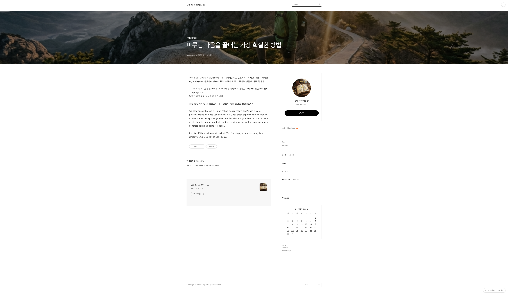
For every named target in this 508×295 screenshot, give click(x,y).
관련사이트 (308, 285)
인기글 (291, 155)
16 (288, 227)
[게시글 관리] (202, 146)
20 (306, 227)
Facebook (286, 180)
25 (297, 231)
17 (292, 227)
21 (311, 227)
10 (292, 224)
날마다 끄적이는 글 (196, 5)
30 (288, 234)
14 (311, 224)
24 (292, 231)
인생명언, (285, 146)
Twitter (296, 180)
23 (288, 231)
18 (297, 227)
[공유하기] (199, 146)
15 (315, 224)
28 (311, 231)
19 (302, 227)
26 (302, 231)
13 (306, 224)
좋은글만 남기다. (197, 188)
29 (315, 231)
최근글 (284, 155)
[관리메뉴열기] (503, 5)
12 (302, 224)
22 (315, 227)
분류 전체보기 (289, 128)
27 (306, 231)
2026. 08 (302, 209)
